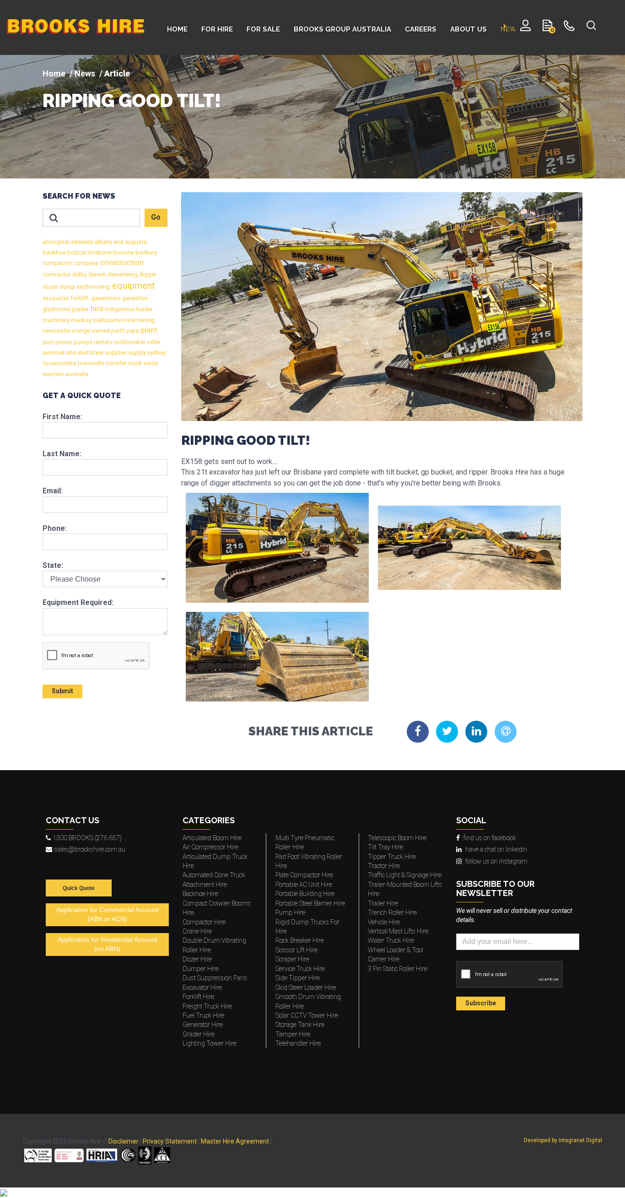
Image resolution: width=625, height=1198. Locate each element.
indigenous (119, 309)
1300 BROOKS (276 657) (87, 838)
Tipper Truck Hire (392, 856)
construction (121, 262)
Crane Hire (197, 931)
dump (66, 286)
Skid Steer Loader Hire (305, 987)
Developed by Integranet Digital (563, 1140)
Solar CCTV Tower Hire (306, 1015)
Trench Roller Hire (392, 912)
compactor (57, 262)
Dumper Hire (201, 968)
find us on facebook (489, 838)
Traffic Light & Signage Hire (405, 875)
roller (152, 342)
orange (80, 330)
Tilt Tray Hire (385, 847)
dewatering (122, 274)
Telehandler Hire (298, 1043)
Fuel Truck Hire (203, 1015)
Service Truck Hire (300, 968)
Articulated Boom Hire (212, 838)
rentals (102, 342)
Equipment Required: (78, 602)
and (118, 241)
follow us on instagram (496, 861)
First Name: (62, 416)
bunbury (145, 252)
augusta (135, 241)
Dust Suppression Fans (215, 978)
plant (148, 330)
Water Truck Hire (391, 940)
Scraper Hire (292, 959)
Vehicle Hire (384, 922)
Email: (53, 490)
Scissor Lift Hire (296, 950)
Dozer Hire (197, 959)
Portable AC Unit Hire (303, 884)
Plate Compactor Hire (304, 875)
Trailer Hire (383, 903)
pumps (82, 342)
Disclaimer (123, 1141)
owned (100, 330)
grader (79, 309)
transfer (115, 363)
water (150, 363)
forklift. (79, 298)
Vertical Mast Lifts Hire (398, 931)
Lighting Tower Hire (210, 1043)
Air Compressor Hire (210, 847)
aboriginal (56, 241)
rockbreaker (128, 342)
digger (147, 274)
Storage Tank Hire (299, 1024)
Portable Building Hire (304, 893)
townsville (90, 363)
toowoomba (59, 363)
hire (96, 308)
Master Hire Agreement (235, 1141)
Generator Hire (203, 1024)
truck (134, 363)
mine (128, 320)
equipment (132, 285)
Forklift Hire (198, 996)
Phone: (55, 528)
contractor (57, 274)
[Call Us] (569, 27)
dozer (50, 286)
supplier (115, 352)
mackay (81, 320)
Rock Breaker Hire (299, 940)
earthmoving (92, 286)
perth (117, 330)
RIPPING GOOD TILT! (132, 101)
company (85, 262)
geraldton (134, 298)
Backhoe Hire (200, 893)
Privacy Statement (170, 1141)
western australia (65, 374)
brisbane (99, 252)
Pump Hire (290, 912)
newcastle (56, 330)
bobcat (76, 252)
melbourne (106, 320)
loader (144, 309)
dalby (79, 274)
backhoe (54, 252)
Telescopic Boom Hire (397, 838)
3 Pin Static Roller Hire (397, 968)
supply (136, 352)
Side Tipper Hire (297, 978)
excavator (56, 298)
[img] (312, 116)
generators (105, 298)
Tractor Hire (384, 865)
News (85, 73)
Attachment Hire (205, 884)
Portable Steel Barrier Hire (310, 903)
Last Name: (62, 453)
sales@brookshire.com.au (89, 849)
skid (82, 352)
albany (102, 241)
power (63, 342)
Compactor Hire (204, 922)
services (54, 352)
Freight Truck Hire (207, 1006)
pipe (132, 330)
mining (145, 320)
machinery (56, 320)
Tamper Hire (292, 1034)
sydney (156, 352)
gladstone (56, 309)
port (48, 342)
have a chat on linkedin (496, 849)
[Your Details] (525, 27)
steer (96, 352)
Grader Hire (199, 1034)
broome (123, 252)
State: (53, 565)
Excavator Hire (202, 987)
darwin (96, 274)
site (70, 352)
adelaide (81, 241)
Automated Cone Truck (214, 875)
